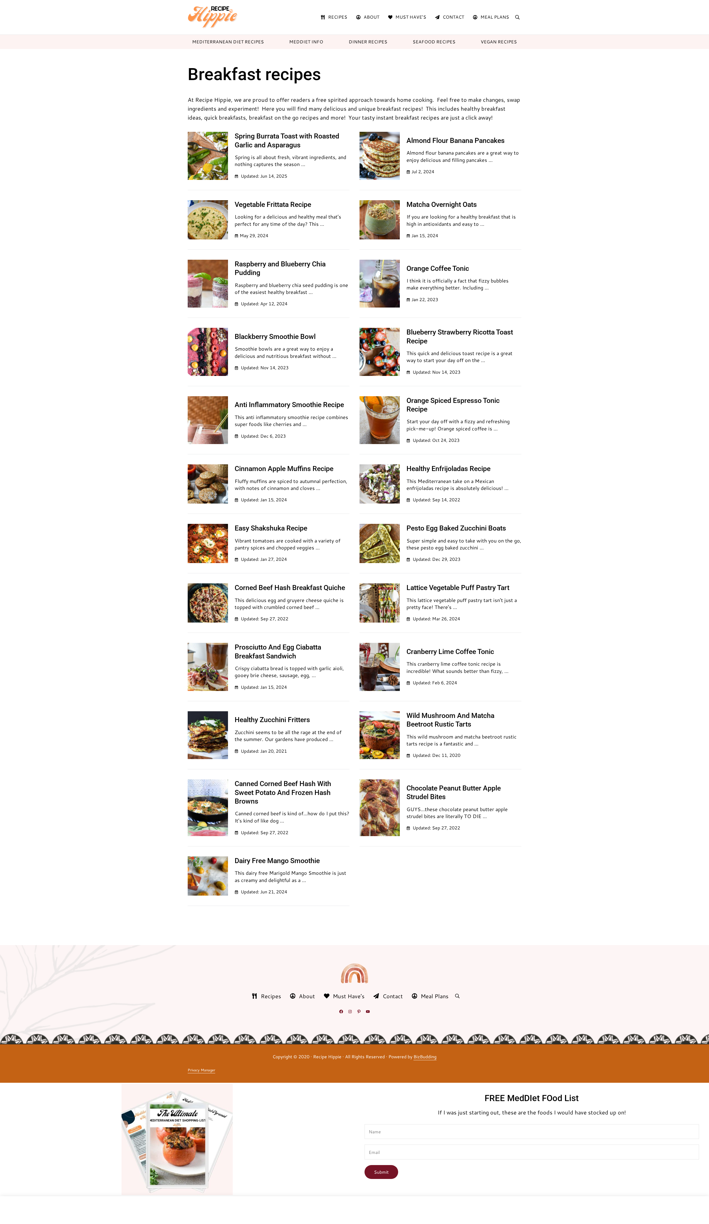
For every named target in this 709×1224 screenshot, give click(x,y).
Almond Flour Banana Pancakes (455, 141)
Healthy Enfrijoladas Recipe (448, 469)
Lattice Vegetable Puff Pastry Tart (457, 588)
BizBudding (425, 1057)
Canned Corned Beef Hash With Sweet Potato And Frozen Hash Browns (283, 792)
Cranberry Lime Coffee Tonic (450, 652)
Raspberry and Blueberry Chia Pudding (280, 268)
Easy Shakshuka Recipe (271, 528)
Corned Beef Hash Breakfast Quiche (290, 588)
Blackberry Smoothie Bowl (275, 337)
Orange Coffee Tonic (437, 268)
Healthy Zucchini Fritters (272, 720)
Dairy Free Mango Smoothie (277, 861)
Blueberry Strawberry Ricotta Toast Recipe (459, 336)
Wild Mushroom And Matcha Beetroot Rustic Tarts (450, 720)
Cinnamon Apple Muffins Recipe (284, 469)
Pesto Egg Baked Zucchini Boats (456, 528)
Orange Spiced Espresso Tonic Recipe (453, 405)
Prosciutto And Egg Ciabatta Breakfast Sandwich (278, 651)
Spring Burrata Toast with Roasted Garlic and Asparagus (287, 140)
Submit (381, 1172)
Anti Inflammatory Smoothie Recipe (289, 405)
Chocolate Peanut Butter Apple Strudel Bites (453, 792)
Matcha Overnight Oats (441, 204)
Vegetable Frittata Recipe (273, 204)
